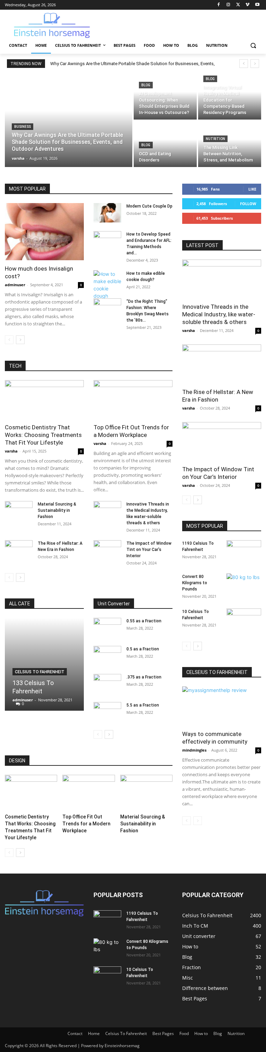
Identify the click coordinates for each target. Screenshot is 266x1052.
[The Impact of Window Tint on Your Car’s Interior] (107, 550)
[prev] (243, 63)
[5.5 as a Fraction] (107, 711)
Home (94, 1033)
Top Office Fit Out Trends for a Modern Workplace (86, 823)
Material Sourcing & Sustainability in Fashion (57, 510)
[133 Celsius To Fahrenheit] (44, 664)
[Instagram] (228, 5)
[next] (254, 63)
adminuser (15, 284)
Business (22, 127)
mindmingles (194, 750)
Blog (145, 85)
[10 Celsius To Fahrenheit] (244, 620)
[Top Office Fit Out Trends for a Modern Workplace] (133, 399)
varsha (11, 451)
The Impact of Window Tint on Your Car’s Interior (148, 549)
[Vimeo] (247, 5)
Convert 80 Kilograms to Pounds (194, 582)
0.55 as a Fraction (143, 621)
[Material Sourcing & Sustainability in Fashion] (19, 510)
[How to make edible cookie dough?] (107, 284)
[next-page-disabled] (197, 820)
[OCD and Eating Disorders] (165, 144)
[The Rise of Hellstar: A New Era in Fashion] (19, 550)
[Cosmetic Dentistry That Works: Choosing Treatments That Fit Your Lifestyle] (44, 399)
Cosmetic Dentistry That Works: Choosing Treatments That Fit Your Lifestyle (43, 435)
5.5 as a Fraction (142, 705)
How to (201, 1033)
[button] (253, 45)
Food (184, 1033)
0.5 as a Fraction (142, 649)
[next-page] (20, 339)
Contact (75, 1033)
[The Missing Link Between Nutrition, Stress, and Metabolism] (229, 144)
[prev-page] (9, 339)
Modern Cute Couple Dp (149, 206)
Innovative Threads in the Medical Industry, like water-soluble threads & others (218, 314)
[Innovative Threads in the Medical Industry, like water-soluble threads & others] (107, 510)
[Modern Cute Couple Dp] (107, 212)
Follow (248, 203)
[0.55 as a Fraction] (107, 627)
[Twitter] (238, 5)
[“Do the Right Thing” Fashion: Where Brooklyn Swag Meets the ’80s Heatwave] (107, 308)
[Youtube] (257, 5)
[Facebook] (219, 5)
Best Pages (163, 1033)
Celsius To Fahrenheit (39, 671)
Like (252, 189)
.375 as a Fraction (143, 677)
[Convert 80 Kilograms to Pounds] (244, 585)
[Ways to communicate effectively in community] (221, 706)
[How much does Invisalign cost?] (44, 231)
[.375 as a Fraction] (107, 683)
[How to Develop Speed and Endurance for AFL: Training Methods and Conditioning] (107, 241)
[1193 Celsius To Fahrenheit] (244, 552)
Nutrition (215, 139)
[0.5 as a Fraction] (107, 655)
